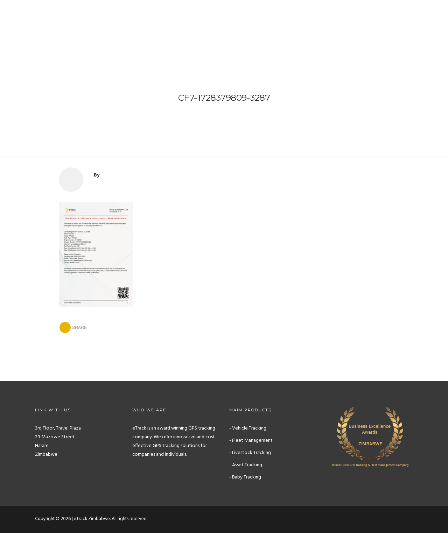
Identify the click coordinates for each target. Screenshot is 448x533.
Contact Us (423, 26)
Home (109, 26)
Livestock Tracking (329, 26)
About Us (137, 26)
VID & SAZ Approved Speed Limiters (253, 26)
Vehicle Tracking (180, 26)
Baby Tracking (381, 26)
